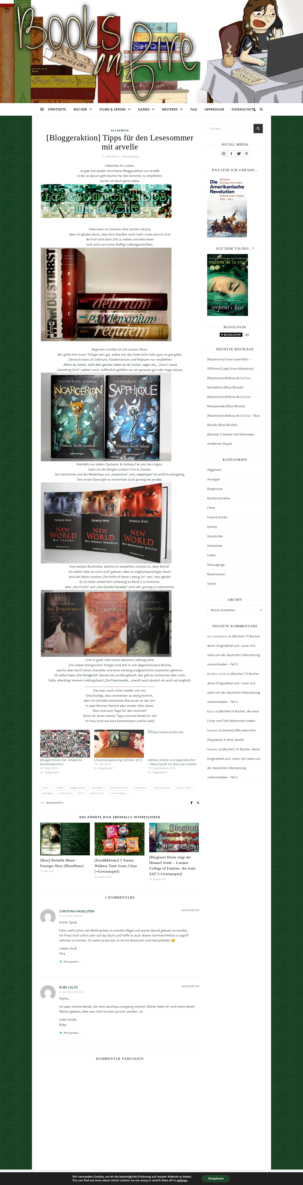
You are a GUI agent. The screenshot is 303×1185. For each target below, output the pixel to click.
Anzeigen (213, 479)
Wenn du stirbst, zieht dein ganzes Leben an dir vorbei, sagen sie (109, 364)
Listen (211, 555)
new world (65, 793)
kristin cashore (162, 787)
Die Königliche (87, 675)
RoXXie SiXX (216, 673)
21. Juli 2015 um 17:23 (71, 991)
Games (144, 109)
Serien (211, 583)
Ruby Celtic (68, 987)
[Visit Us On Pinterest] (246, 153)
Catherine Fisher (118, 787)
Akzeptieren (216, 1178)
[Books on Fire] (151, 49)
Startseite (57, 109)
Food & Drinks (217, 517)
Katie (210, 711)
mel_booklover (217, 636)
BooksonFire (54, 803)
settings (182, 1180)
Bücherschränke (218, 498)
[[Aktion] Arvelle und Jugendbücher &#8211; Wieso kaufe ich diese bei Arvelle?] (173, 744)
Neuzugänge (216, 564)
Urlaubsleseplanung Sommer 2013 (118, 760)
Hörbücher (214, 546)
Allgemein (120, 130)
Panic (81, 793)
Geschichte (215, 536)
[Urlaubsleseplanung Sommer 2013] (119, 744)
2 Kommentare (129, 156)
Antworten (191, 910)
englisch (185, 680)
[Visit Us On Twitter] (239, 153)
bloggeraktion (78, 787)
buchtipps (97, 787)
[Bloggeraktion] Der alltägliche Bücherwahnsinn (61, 762)
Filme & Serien (113, 109)
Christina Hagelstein (77, 911)
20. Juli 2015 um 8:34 (70, 915)
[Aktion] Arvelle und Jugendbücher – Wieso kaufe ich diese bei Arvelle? (172, 762)
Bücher (80, 109)
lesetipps (48, 793)
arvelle (154, 171)
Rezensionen (216, 574)
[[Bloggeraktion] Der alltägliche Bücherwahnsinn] (65, 744)
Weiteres (170, 109)
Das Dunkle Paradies (112, 587)
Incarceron (119, 474)
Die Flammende (116, 680)
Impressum (214, 109)
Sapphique (144, 474)
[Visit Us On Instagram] (223, 153)
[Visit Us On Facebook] (231, 153)
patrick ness (97, 793)
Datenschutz (243, 109)
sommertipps (118, 793)
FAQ (193, 109)
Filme (211, 508)
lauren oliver (184, 787)
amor (46, 787)
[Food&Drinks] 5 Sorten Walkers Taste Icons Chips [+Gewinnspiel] (116, 865)
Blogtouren (215, 489)
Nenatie (212, 730)
